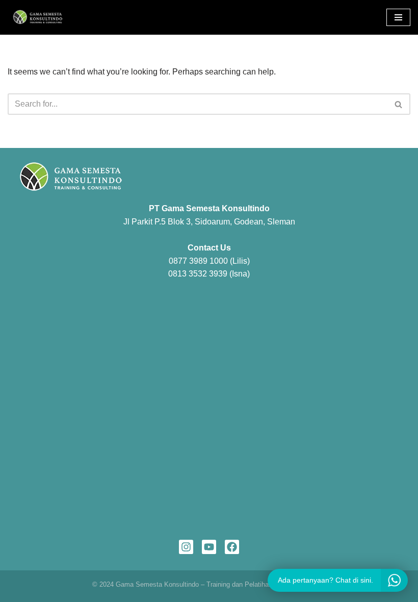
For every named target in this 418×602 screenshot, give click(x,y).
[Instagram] (186, 547)
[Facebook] (232, 547)
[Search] (398, 104)
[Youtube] (209, 547)
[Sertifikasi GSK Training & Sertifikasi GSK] (38, 17)
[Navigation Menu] (398, 17)
